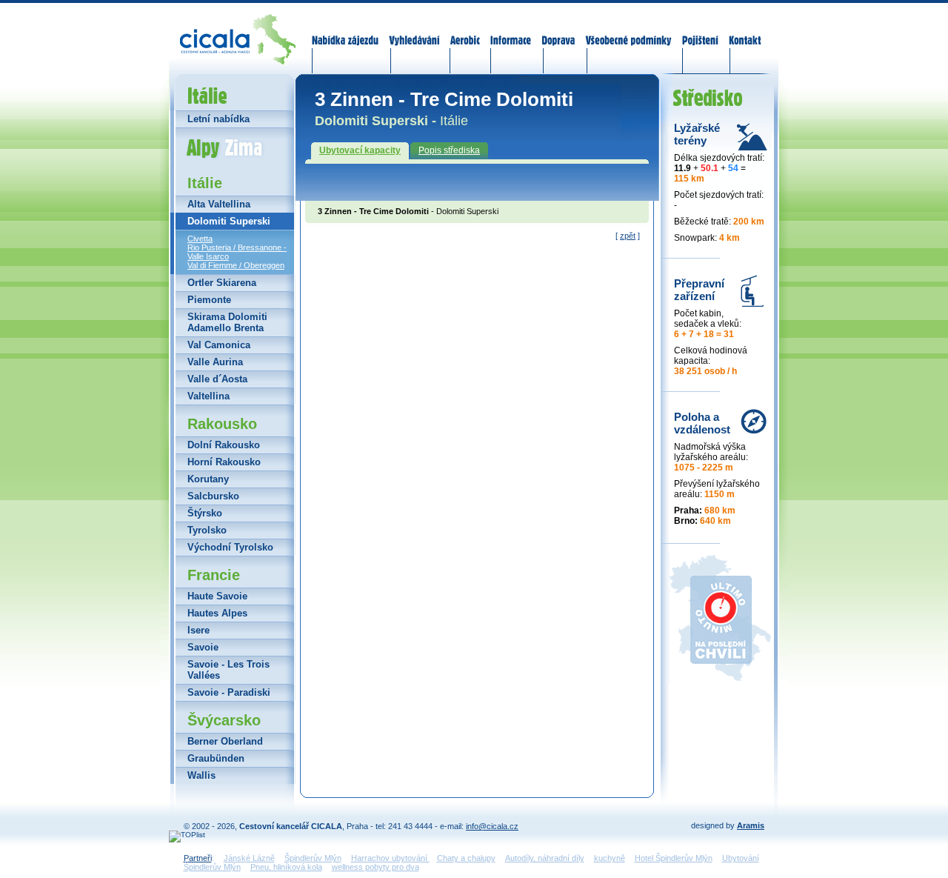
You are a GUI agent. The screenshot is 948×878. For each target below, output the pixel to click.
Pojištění (700, 31)
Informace (511, 31)
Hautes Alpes (217, 613)
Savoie (202, 647)
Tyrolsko (207, 530)
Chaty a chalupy (466, 858)
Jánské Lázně (249, 858)
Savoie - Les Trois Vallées (228, 670)
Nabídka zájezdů (346, 31)
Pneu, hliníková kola (286, 866)
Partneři (198, 858)
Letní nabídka (218, 118)
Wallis (201, 775)
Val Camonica (218, 344)
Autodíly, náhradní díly (544, 858)
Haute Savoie (217, 596)
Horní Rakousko (224, 462)
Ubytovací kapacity (360, 150)
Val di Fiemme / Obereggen (235, 265)
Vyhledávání (415, 31)
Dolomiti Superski (228, 221)
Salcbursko (213, 496)
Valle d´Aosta (217, 379)
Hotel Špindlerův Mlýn (673, 858)
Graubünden (215, 758)
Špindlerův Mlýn (312, 858)
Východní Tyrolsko (230, 547)
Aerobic (465, 31)
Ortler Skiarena (221, 282)
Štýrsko (204, 513)
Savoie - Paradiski (228, 692)
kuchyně (609, 858)
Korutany (208, 479)
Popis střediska (449, 150)
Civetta (200, 238)
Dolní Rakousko (223, 444)
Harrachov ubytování (390, 858)
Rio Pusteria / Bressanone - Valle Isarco (237, 252)
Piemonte (209, 299)
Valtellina (208, 396)
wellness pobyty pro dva (375, 866)
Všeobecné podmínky (628, 31)
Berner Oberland (225, 741)
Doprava (558, 31)
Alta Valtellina (218, 204)
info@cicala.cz (492, 826)
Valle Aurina (215, 362)
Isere (198, 630)
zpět (627, 235)
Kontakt (745, 31)
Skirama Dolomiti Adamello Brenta (227, 322)
